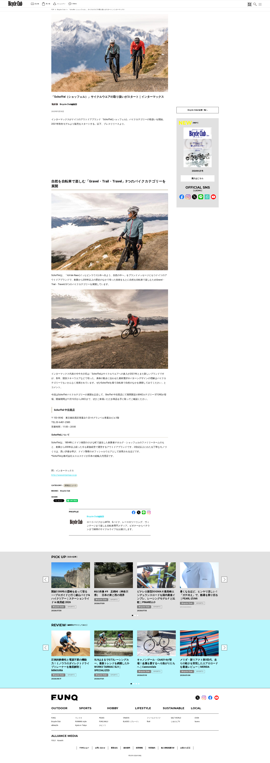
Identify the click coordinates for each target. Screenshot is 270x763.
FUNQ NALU (103, 722)
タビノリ (102, 725)
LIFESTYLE (143, 708)
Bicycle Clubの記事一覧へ (198, 110)
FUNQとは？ (84, 748)
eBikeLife (54, 725)
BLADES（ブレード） (131, 722)
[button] (46, 579)
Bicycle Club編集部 (95, 516)
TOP (52, 9)
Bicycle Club (61, 9)
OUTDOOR (59, 708)
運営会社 (114, 748)
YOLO (53, 740)
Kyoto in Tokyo (81, 725)
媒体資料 (126, 748)
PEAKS (101, 718)
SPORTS (71, 607)
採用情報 (139, 748)
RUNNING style (80, 722)
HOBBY (112, 708)
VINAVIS (126, 718)
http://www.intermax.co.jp (64, 475)
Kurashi (60, 740)
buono (197, 722)
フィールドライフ (153, 718)
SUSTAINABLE (173, 708)
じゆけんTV (175, 722)
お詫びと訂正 (185, 748)
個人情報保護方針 (168, 748)
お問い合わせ (100, 748)
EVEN (197, 718)
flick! (148, 722)
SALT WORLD (176, 718)
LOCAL (196, 708)
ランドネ (78, 718)
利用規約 (151, 748)
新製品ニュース (70, 485)
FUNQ (53, 718)
